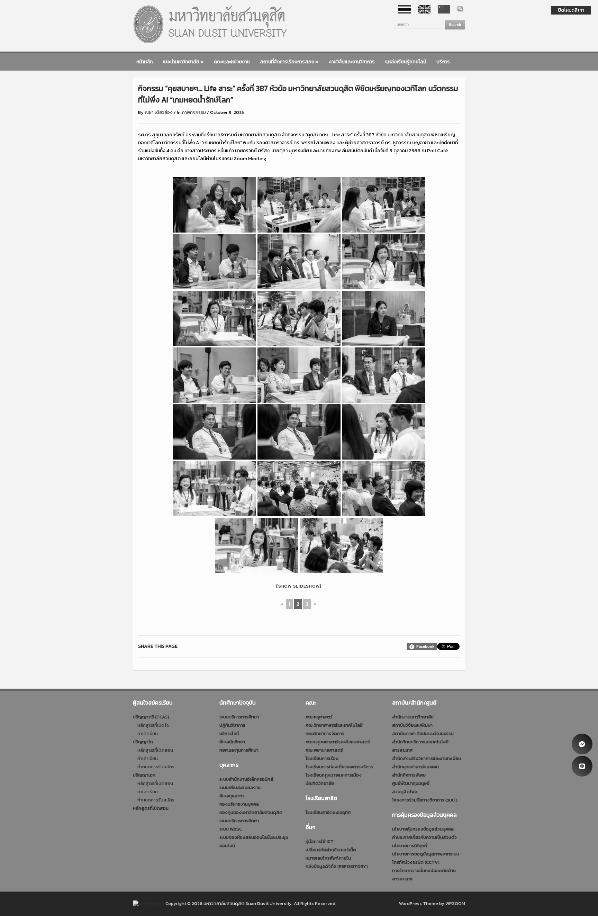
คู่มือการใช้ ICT (320, 841)
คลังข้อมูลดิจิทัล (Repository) (337, 866)
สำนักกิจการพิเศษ (409, 775)
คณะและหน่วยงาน (232, 61)
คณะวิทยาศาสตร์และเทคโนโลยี (334, 725)
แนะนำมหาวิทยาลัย (183, 61)
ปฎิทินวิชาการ (232, 725)
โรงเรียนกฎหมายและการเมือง (334, 775)
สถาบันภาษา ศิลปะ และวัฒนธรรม (423, 733)
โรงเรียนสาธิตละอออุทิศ (328, 812)
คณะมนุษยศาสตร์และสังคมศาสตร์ (338, 741)
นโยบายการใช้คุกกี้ (409, 845)
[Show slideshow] (298, 586)
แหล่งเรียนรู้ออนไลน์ (405, 61)
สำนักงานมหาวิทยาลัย (413, 717)
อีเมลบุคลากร (232, 795)
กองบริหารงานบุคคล (239, 804)
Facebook (425, 646)
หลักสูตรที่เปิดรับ (153, 725)
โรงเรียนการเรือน (322, 758)
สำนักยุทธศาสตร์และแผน (415, 766)
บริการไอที (229, 733)
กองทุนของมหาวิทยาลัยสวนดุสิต (250, 812)
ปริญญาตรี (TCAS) (151, 717)
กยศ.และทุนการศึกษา (239, 750)
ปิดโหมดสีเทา (571, 10)
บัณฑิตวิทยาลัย (320, 783)
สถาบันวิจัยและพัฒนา (412, 725)
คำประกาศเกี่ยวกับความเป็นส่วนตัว (424, 837)
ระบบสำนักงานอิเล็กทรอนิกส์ (246, 779)
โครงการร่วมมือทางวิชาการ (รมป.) (424, 800)
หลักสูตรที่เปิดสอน (155, 750)
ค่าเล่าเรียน (147, 733)
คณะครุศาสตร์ (319, 717)
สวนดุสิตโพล (404, 791)
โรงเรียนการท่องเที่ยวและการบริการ (339, 766)
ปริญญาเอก (144, 775)
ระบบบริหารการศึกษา (239, 717)
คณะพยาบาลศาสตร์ (324, 750)
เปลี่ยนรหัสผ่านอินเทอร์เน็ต (331, 849)
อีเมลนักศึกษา (232, 741)
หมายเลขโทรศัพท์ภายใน (328, 858)
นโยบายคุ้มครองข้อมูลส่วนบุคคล (423, 829)
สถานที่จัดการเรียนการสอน (289, 61)
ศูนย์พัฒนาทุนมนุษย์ (410, 783)
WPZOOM (455, 903)
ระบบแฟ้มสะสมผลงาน (240, 787)
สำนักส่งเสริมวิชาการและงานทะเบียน (426, 758)
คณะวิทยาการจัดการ (325, 733)
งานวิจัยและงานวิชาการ (352, 61)
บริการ (443, 61)
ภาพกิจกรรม (194, 112)
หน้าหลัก (144, 61)
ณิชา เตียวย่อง (159, 112)
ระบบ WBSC (230, 829)
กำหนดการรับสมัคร (155, 766)
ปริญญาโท (143, 741)
